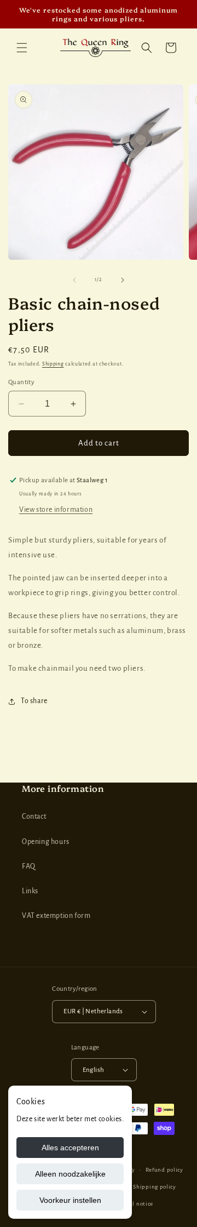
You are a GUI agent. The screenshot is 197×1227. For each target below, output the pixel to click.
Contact (34, 816)
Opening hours (45, 842)
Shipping (53, 364)
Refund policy (164, 1170)
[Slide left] (74, 280)
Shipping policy (154, 1187)
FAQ (29, 866)
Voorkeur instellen (70, 1200)
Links (30, 891)
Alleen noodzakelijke (70, 1173)
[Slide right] (123, 280)
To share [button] (34, 701)
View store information (55, 509)
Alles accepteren (70, 1147)
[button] (22, 48)
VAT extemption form (56, 916)
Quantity (21, 382)
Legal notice (136, 1204)
